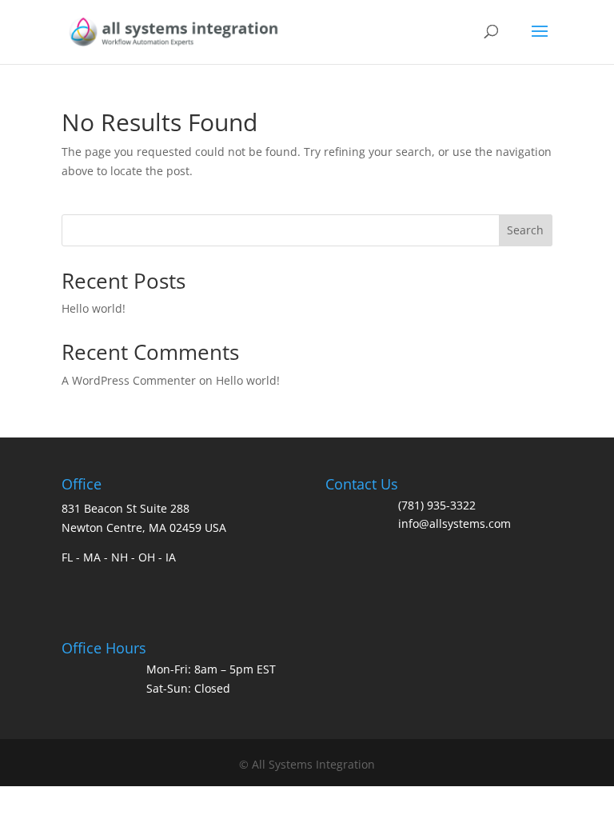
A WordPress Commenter (129, 380)
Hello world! (94, 308)
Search (525, 230)
